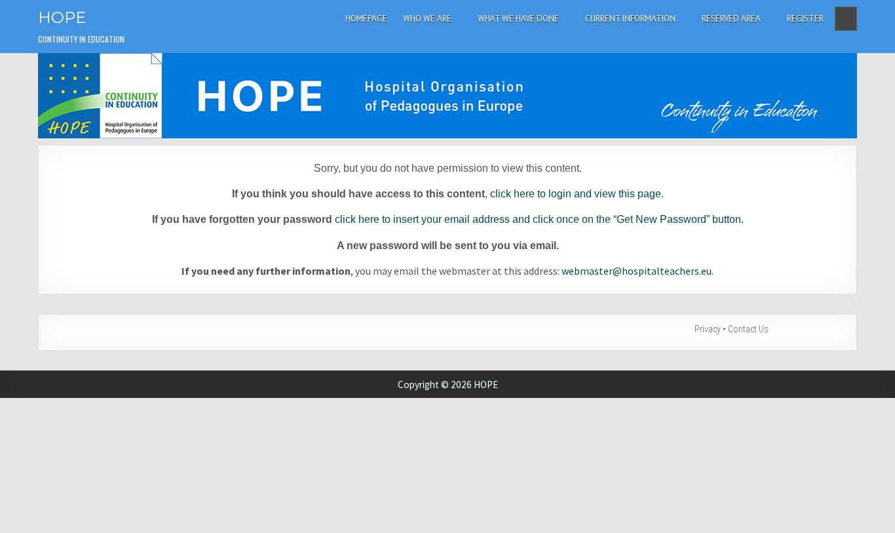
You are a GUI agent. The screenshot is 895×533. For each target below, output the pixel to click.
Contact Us (748, 329)
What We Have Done (518, 18)
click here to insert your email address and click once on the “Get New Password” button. (539, 219)
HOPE (62, 17)
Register (805, 18)
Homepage (366, 18)
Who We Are (427, 18)
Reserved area (731, 18)
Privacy (708, 329)
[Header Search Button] (846, 19)
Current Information (630, 18)
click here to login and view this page (575, 193)
